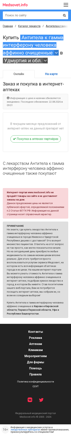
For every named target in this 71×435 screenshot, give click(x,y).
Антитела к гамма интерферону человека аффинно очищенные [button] (33, 45)
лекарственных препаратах (25, 429)
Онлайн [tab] (18, 74)
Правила (35, 374)
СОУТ (36, 386)
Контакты (35, 332)
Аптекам (35, 344)
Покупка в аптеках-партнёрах (37, 139)
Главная (8, 26)
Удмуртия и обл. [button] (23, 60)
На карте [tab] (51, 74)
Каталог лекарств (29, 26)
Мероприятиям (35, 356)
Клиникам (35, 350)
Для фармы (35, 362)
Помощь (35, 368)
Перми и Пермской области (34, 309)
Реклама (35, 338)
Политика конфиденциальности (35, 381)
